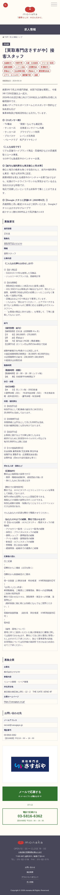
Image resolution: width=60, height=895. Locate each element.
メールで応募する (30, 791)
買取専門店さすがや (13, 243)
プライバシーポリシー (29, 877)
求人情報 (30, 882)
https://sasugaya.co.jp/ (14, 702)
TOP (6, 37)
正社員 (6, 44)
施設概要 (30, 872)
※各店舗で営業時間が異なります (30, 852)
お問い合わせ (30, 867)
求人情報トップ (16, 37)
